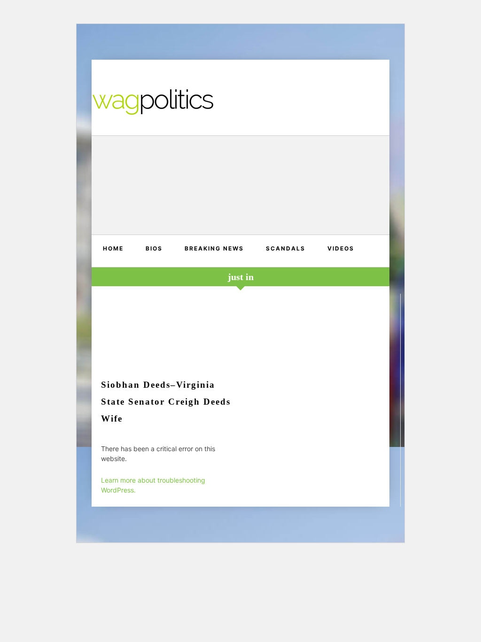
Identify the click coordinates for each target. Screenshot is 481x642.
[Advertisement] (240, 186)
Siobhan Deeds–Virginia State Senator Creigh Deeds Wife (166, 401)
